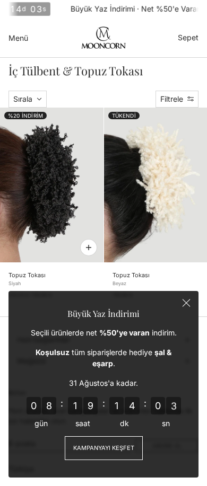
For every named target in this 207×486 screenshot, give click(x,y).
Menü (18, 37)
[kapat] (186, 303)
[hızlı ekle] (88, 247)
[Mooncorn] (103, 37)
